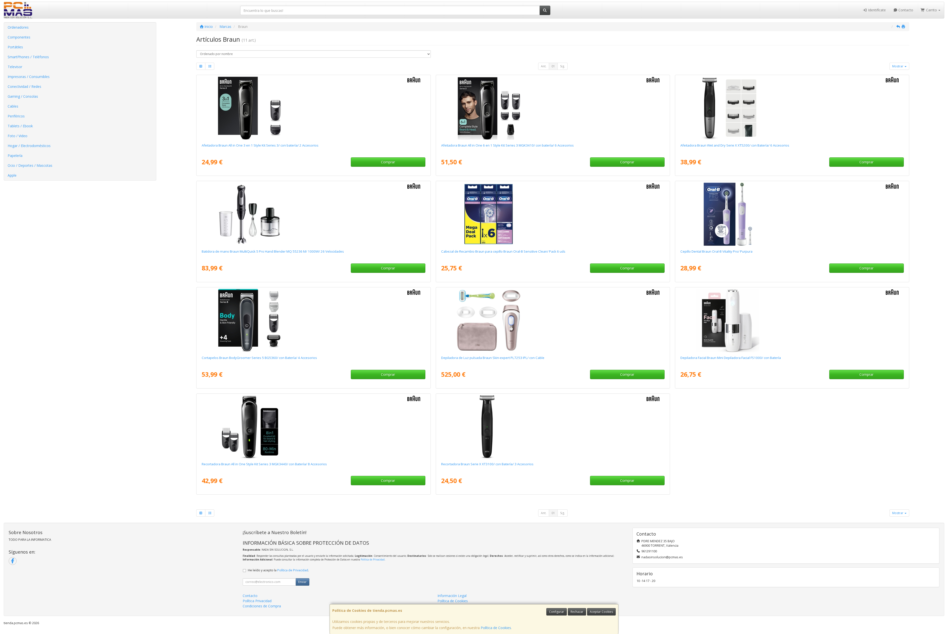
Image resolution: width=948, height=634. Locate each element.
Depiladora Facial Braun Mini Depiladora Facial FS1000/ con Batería (730, 357)
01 (553, 66)
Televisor (15, 66)
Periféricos (16, 116)
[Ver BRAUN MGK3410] (552, 108)
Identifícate (876, 10)
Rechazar (577, 612)
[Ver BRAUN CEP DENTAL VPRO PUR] (792, 214)
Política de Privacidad (373, 559)
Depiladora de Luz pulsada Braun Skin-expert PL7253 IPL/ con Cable (492, 357)
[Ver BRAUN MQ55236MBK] (313, 214)
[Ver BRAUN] (313, 108)
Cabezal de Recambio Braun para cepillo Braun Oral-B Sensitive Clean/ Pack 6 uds (503, 251)
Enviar (302, 582)
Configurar (556, 612)
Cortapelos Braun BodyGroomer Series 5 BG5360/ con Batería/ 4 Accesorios (259, 357)
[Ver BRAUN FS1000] (792, 320)
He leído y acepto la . (278, 570)
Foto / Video (17, 135)
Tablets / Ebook (20, 126)
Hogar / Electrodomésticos (29, 145)
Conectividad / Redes (24, 86)
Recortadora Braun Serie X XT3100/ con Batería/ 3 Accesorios (487, 464)
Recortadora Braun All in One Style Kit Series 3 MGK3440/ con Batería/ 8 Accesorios (264, 464)
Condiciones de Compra (262, 606)
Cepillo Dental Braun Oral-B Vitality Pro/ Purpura (716, 251)
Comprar (388, 162)
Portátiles (15, 47)
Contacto (905, 10)
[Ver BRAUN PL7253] (552, 320)
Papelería (15, 155)
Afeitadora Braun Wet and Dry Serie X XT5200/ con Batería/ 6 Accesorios (734, 145)
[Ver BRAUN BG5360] (313, 320)
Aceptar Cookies (601, 612)
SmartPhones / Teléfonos (28, 57)
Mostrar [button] (898, 66)
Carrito (931, 10)
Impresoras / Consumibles (29, 76)
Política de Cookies (496, 627)
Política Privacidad (257, 600)
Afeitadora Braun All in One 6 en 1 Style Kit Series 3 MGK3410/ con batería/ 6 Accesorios (507, 145)
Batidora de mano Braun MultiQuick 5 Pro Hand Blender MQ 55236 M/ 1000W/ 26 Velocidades (273, 251)
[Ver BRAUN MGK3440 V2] (313, 426)
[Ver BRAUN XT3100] (552, 426)
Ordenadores (18, 27)
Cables (13, 106)
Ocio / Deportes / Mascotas (30, 165)
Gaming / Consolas (23, 96)
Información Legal (452, 595)
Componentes (19, 37)
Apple (12, 175)
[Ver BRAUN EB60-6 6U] (552, 214)
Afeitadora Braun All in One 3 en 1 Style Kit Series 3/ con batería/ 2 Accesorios (260, 145)
